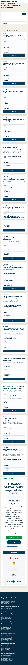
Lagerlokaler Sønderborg (7, 659)
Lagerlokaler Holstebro (6, 649)
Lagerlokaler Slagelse (6, 655)
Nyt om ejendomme (5, 609)
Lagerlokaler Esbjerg (6, 621)
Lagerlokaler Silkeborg (6, 637)
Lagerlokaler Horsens (6, 628)
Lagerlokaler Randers (6, 625)
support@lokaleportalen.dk (7, 602)
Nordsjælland (4, 3)
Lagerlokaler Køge (5, 648)
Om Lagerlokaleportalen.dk (7, 608)
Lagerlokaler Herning (6, 635)
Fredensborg (12, 3)
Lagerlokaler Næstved (6, 640)
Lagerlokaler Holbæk (6, 658)
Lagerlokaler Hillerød (6, 656)
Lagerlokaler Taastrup (6, 650)
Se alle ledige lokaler (14, 542)
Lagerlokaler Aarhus (5, 617)
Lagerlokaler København (6, 616)
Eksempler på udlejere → (14, 546)
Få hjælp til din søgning (14, 537)
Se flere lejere (14, 552)
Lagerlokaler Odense (6, 618)
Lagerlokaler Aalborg (6, 619)
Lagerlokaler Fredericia (6, 647)
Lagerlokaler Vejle (5, 629)
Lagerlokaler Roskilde (6, 630)
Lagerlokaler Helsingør (6, 639)
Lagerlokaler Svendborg (6, 660)
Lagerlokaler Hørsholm (6, 638)
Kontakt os (3, 611)
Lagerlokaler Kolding (6, 627)
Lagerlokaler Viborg (5, 645)
